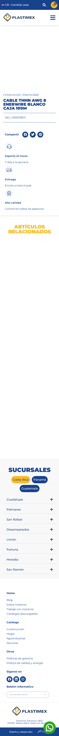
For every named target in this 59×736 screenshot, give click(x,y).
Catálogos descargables (22, 613)
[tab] (20, 479)
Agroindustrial (16, 638)
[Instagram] (23, 679)
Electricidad (31, 94)
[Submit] (44, 694)
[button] (25, 135)
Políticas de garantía (20, 658)
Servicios (12, 643)
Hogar (11, 633)
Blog (10, 600)
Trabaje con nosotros (20, 609)
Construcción (12, 94)
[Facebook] (9, 679)
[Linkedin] (16, 679)
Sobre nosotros (16, 604)
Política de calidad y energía (25, 663)
